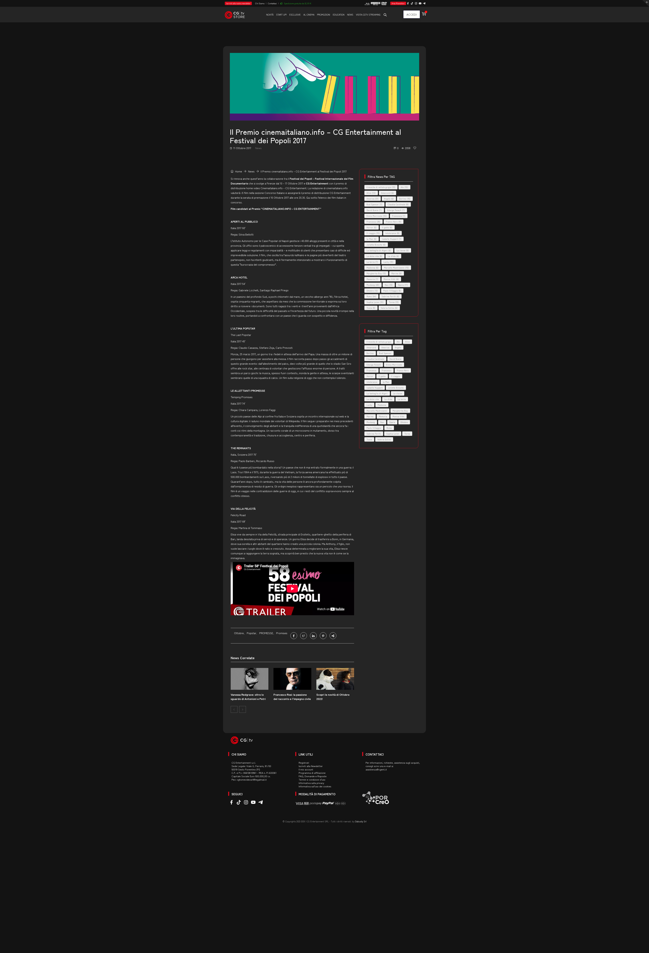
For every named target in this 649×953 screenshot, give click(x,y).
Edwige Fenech (396, 210)
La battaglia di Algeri (379, 250)
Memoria (372, 279)
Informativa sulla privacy (311, 783)
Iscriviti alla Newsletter (311, 766)
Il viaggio (373, 233)
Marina (396, 273)
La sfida (393, 256)
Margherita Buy (376, 273)
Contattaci (272, 3)
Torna (394, 302)
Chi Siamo (260, 3)
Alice (371, 193)
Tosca (371, 308)
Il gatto (387, 227)
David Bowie (374, 210)
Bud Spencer (374, 204)
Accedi (411, 14)
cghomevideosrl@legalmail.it (252, 779)
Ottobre (239, 633)
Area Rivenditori (398, 3)
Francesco (373, 221)
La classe (402, 250)
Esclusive (295, 14)
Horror (372, 227)
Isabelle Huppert (391, 239)
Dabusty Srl (360, 821)
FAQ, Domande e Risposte (313, 776)
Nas (389, 285)
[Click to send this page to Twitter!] (303, 635)
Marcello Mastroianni (396, 267)
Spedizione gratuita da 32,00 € (297, 3)
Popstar (251, 633)
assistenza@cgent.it (376, 769)
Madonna (373, 267)
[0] (414, 148)
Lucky (388, 262)
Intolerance (392, 233)
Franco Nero (393, 221)
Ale (404, 187)
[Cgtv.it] (235, 14)
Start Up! (281, 14)
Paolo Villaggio (392, 290)
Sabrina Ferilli (390, 296)
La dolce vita (374, 256)
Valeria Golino (389, 308)
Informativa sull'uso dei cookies (315, 786)
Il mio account (306, 769)
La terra (372, 262)
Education (338, 14)
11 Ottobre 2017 (242, 148)
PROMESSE (266, 633)
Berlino (405, 198)
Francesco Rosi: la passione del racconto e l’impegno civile (292, 696)
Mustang (373, 285)
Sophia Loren (375, 302)
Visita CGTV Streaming (368, 14)
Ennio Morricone (377, 216)
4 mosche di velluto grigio (381, 187)
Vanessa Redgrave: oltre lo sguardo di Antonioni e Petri (248, 696)
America (373, 198)
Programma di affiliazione (312, 772)
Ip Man (372, 239)
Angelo (389, 198)
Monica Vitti (391, 279)
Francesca (398, 216)
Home (238, 171)
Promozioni (323, 14)
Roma (371, 296)
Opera (403, 285)
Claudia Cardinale (398, 204)
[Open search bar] (385, 14)
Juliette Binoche (376, 244)
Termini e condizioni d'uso (312, 779)
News (350, 14)
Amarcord (387, 193)
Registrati (304, 762)
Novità (269, 14)
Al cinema (308, 14)
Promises (281, 633)
